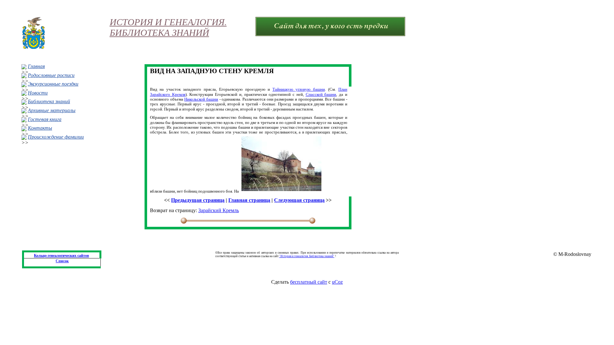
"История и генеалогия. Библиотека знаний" (307, 256)
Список (62, 261)
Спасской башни (321, 94)
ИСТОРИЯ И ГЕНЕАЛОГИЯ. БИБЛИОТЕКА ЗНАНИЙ (168, 27)
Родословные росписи (51, 75)
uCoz (337, 282)
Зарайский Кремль (218, 210)
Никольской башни (201, 99)
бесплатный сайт (308, 282)
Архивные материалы (51, 110)
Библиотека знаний (49, 101)
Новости (38, 93)
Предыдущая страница (197, 200)
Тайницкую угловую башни (298, 89)
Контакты (40, 128)
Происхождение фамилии (56, 137)
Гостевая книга (44, 119)
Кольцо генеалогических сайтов (61, 255)
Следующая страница (299, 200)
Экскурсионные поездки (53, 84)
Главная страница (249, 200)
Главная (36, 66)
